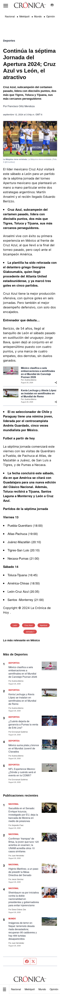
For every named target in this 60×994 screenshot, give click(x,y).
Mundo (42, 989)
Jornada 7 (30, 631)
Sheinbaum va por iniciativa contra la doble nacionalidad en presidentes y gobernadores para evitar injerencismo (23, 899)
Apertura (43, 625)
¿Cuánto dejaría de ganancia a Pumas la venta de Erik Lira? (23, 724)
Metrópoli (30, 989)
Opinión (50, 16)
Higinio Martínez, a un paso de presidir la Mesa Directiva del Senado (23, 872)
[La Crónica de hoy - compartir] (56, 382)
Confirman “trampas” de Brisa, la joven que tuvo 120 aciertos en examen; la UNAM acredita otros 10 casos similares (23, 845)
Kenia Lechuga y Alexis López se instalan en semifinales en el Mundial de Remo (38, 393)
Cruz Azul (28, 625)
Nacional (16, 989)
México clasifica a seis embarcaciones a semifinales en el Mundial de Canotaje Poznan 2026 (38, 372)
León (15, 625)
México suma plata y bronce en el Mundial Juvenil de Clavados (23, 748)
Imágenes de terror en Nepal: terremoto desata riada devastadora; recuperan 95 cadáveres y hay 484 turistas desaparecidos (22, 931)
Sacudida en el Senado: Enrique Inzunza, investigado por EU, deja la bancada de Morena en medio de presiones (23, 814)
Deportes (9, 40)
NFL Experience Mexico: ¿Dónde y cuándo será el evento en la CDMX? (22, 772)
